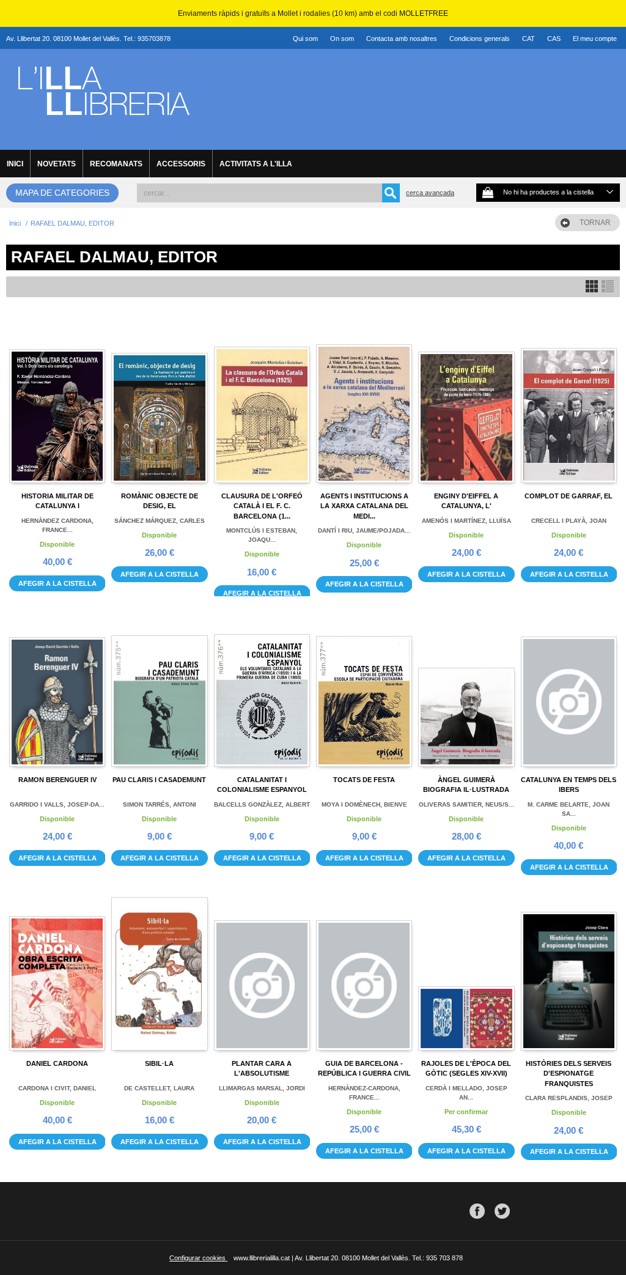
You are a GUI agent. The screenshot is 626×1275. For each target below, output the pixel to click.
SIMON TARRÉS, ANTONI (159, 804)
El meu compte (595, 38)
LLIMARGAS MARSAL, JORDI (262, 1088)
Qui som (305, 38)
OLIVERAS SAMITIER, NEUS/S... (466, 804)
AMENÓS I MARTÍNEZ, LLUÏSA (466, 520)
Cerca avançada (430, 192)
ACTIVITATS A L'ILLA (255, 164)
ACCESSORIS (180, 164)
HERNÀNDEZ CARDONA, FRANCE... (57, 525)
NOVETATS (56, 164)
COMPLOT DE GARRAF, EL (569, 496)
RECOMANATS (116, 164)
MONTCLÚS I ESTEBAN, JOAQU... (261, 535)
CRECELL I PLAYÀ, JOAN (568, 520)
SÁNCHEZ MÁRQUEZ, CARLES (159, 520)
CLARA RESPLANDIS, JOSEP (569, 1098)
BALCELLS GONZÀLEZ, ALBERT (262, 804)
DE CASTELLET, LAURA (159, 1088)
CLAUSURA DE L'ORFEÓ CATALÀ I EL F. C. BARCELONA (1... (262, 506)
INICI (15, 164)
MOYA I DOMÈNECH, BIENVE (364, 804)
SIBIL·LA (159, 1063)
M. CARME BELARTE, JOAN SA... (568, 809)
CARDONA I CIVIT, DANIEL (57, 1088)
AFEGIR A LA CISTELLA (57, 583)
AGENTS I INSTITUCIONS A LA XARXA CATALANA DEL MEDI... (364, 506)
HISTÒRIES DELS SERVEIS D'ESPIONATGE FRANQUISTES (568, 1073)
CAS (554, 38)
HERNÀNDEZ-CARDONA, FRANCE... (364, 1093)
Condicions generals (479, 38)
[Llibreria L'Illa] (103, 129)
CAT (528, 38)
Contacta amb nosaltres (401, 38)
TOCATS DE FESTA (364, 779)
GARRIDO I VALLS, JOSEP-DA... (57, 804)
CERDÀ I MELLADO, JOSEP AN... (466, 1093)
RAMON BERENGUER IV (57, 779)
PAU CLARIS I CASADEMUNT (159, 779)
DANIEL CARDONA (57, 1063)
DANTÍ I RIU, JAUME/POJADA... (364, 530)
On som (342, 38)
